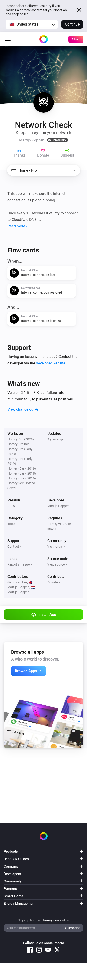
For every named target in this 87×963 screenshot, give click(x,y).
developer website (50, 363)
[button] (32, 24)
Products (11, 851)
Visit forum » (56, 546)
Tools (11, 524)
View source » (57, 564)
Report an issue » (19, 564)
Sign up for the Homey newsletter (44, 920)
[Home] (43, 39)
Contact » (14, 546)
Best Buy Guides (16, 859)
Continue (72, 24)
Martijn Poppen (58, 506)
